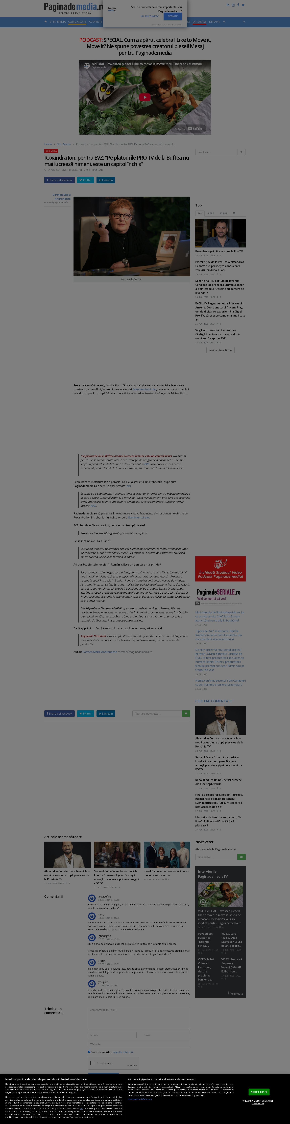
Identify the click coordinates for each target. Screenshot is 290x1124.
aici (81, 1108)
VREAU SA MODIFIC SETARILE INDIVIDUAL (258, 1102)
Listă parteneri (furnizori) (140, 1099)
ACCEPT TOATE (259, 1091)
